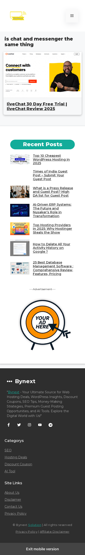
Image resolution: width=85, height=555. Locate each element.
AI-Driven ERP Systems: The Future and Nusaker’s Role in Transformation (52, 210)
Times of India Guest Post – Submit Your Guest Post (50, 175)
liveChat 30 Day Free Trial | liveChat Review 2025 (37, 106)
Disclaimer (13, 500)
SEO (8, 450)
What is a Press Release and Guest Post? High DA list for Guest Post (53, 192)
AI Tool (10, 471)
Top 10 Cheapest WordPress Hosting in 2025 (51, 159)
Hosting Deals (16, 457)
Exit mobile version (42, 549)
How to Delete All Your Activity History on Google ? (51, 248)
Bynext (13, 392)
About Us (12, 493)
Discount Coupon (18, 464)
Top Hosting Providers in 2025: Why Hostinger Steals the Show (52, 229)
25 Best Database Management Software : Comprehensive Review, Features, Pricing (53, 268)
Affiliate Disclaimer (54, 531)
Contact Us (13, 507)
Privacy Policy (16, 514)
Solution (34, 525)
